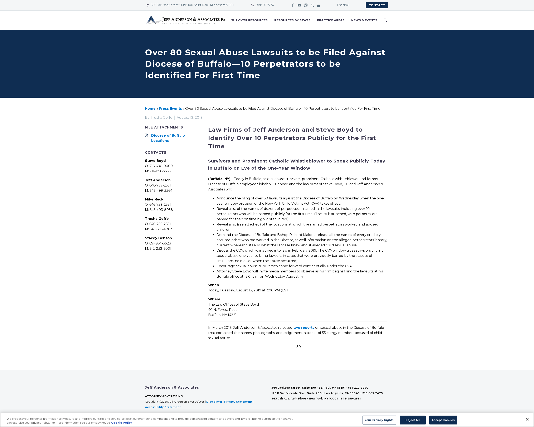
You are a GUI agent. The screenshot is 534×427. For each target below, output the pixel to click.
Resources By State (292, 20)
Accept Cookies (443, 420)
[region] (267, 420)
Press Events (170, 109)
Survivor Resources (249, 20)
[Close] (527, 419)
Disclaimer (214, 401)
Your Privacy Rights (379, 420)
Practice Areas (331, 20)
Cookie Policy (121, 422)
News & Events (364, 20)
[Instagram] (305, 5)
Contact (377, 5)
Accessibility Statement (163, 407)
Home (150, 109)
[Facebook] (293, 5)
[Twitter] (312, 5)
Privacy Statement (238, 401)
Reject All (412, 420)
